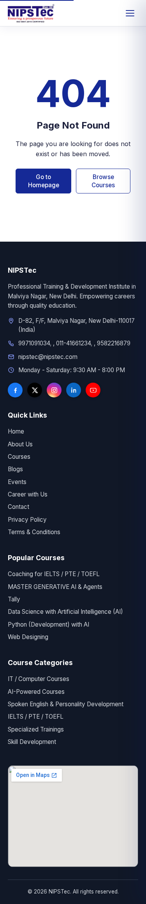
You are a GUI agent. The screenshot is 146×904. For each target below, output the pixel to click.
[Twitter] (34, 390)
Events (17, 482)
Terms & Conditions (34, 532)
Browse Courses (103, 181)
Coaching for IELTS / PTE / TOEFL (54, 574)
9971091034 (34, 343)
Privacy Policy (27, 519)
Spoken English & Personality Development (65, 704)
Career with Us (27, 494)
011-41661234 (73, 343)
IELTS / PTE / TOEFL (35, 716)
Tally (14, 599)
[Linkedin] (73, 390)
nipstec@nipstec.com (47, 357)
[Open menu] (130, 13)
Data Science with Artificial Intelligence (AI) (65, 611)
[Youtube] (93, 390)
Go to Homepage (43, 181)
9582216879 (113, 343)
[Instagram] (54, 390)
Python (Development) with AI (48, 624)
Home (16, 431)
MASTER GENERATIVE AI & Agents (55, 586)
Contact (18, 506)
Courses (19, 456)
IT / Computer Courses (38, 679)
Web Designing (28, 637)
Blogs (15, 469)
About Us (20, 444)
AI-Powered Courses (36, 691)
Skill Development (32, 741)
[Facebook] (15, 390)
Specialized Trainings (36, 729)
